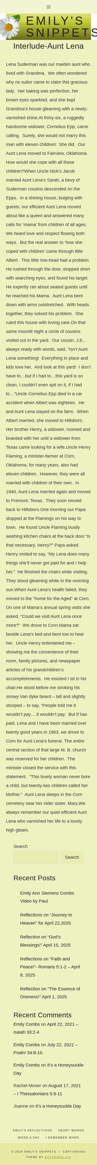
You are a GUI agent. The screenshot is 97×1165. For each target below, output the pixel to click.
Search (20, 846)
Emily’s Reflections (32, 1130)
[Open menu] (48, 7)
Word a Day (29, 1137)
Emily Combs (26, 1024)
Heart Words (71, 1130)
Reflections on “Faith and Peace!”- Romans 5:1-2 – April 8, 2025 (50, 967)
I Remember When (62, 1137)
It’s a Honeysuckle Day (58, 1106)
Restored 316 (58, 1157)
